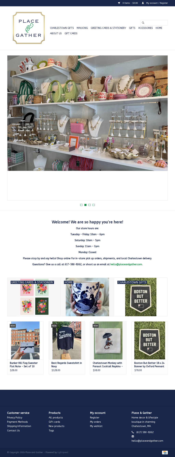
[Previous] (14, 129)
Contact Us (13, 430)
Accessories (145, 28)
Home (159, 28)
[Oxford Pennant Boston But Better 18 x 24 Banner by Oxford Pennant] (150, 340)
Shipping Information (19, 426)
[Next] (161, 129)
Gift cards (71, 33)
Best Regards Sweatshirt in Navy (66, 365)
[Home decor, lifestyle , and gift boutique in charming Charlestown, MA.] (28, 28)
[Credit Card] (164, 452)
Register (94, 417)
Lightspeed (62, 452)
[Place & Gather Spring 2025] (87, 127)
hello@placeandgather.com (126, 264)
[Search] (143, 23)
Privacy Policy (14, 417)
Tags (51, 430)
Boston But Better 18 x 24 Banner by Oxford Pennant (149, 365)
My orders (95, 421)
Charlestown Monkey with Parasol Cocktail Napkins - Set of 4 (108, 365)
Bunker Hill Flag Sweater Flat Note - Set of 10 (24, 365)
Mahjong (82, 28)
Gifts (132, 28)
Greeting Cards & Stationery (108, 28)
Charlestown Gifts (62, 28)
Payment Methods (17, 421)
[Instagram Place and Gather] (87, 397)
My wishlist (96, 426)
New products (56, 426)
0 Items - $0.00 (130, 3)
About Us (56, 33)
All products (56, 417)
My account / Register (157, 3)
